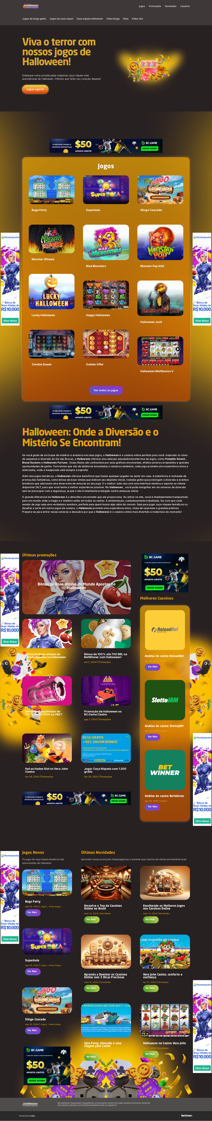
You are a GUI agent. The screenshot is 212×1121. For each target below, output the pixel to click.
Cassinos (185, 6)
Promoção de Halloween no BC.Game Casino (103, 713)
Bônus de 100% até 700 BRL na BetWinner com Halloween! (105, 656)
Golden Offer (95, 364)
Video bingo (113, 19)
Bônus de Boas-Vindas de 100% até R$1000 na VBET (43, 713)
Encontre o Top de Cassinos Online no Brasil (103, 907)
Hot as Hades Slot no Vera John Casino (46, 770)
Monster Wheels (43, 259)
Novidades (170, 6)
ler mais (152, 667)
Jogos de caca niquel (61, 19)
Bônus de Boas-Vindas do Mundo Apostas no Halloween (76, 586)
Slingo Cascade (151, 210)
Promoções (155, 6)
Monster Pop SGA (152, 266)
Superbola (93, 210)
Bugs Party (39, 210)
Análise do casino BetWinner (164, 796)
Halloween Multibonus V (156, 371)
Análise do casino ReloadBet (164, 656)
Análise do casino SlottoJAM (164, 726)
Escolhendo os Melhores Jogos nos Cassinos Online (164, 907)
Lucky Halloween (43, 315)
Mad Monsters (96, 266)
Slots (126, 19)
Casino (163, 661)
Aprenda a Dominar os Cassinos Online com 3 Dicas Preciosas (105, 976)
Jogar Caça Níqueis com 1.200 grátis (105, 770)
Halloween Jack (151, 322)
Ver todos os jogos (106, 390)
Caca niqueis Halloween (90, 19)
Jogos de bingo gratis (34, 19)
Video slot (137, 19)
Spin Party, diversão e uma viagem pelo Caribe (103, 1045)
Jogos (142, 6)
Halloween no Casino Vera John (164, 1043)
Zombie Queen (42, 364)
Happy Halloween (98, 315)
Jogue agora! (35, 89)
